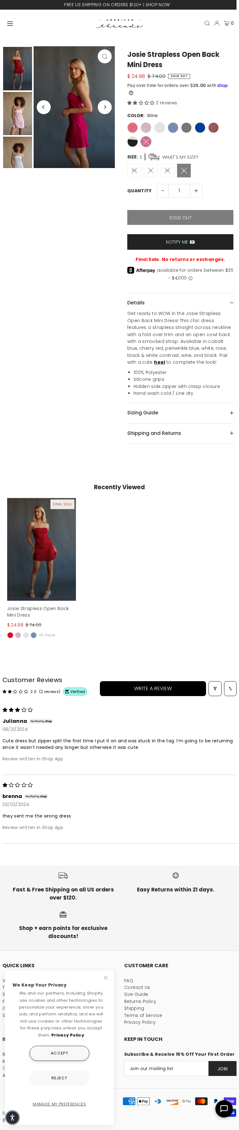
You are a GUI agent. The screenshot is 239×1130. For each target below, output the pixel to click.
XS (134, 170)
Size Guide (136, 994)
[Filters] (215, 688)
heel (159, 362)
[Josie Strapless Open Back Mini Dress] (41, 549)
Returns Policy (140, 1001)
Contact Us (137, 987)
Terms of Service (143, 1015)
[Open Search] (207, 23)
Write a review (153, 688)
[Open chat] (224, 1109)
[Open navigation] (48, 23)
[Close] (106, 978)
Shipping (134, 1008)
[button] (141, 103)
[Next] (105, 107)
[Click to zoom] (105, 56)
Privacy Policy (140, 1022)
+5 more (47, 635)
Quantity (139, 191)
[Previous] (44, 107)
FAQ (128, 980)
